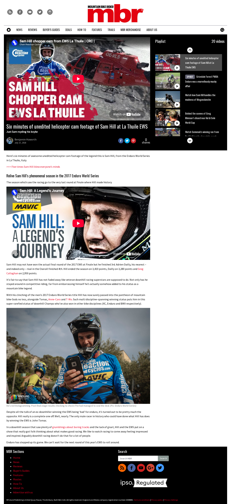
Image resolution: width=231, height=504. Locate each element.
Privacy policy (157, 500)
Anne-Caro (54, 299)
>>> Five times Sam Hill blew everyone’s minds (33, 166)
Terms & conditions (142, 500)
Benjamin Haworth (26, 139)
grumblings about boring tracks (70, 427)
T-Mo (69, 299)
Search (163, 458)
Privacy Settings (171, 500)
